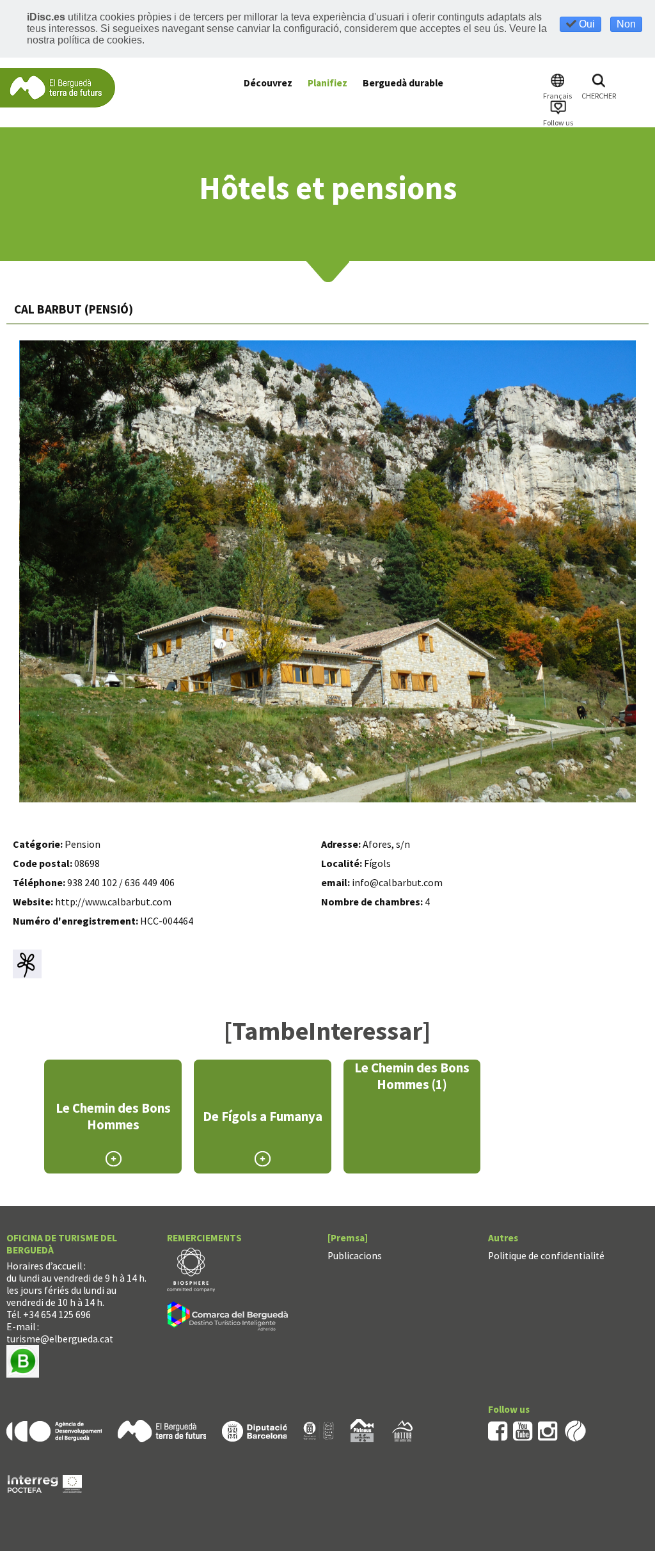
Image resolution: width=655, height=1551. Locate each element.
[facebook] (498, 1430)
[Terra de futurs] (162, 1430)
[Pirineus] (362, 1430)
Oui (585, 24)
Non (626, 24)
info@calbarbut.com (397, 882)
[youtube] (523, 1430)
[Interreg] (44, 1483)
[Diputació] (254, 1430)
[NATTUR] (402, 1430)
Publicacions (355, 1256)
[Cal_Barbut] (328, 571)
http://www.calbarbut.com (113, 901)
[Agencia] (54, 1430)
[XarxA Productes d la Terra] (319, 1430)
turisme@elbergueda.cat (59, 1339)
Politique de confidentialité (546, 1256)
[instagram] (548, 1430)
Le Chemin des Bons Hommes (113, 1116)
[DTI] (230, 1318)
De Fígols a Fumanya (262, 1116)
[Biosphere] (191, 1268)
